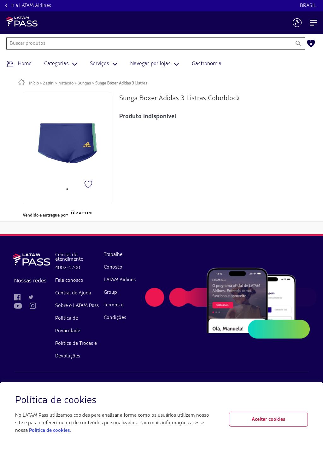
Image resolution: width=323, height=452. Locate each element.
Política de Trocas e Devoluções (76, 350)
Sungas (84, 83)
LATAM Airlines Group (120, 286)
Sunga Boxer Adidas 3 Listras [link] (121, 83)
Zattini (48, 83)
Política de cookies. (50, 430)
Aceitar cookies (268, 419)
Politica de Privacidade (67, 324)
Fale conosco (69, 280)
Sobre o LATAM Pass (77, 305)
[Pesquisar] (298, 43)
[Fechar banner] (303, 401)
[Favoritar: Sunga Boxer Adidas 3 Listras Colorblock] (89, 185)
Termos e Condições (115, 311)
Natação (65, 83)
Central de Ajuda (73, 293)
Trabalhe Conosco (113, 261)
